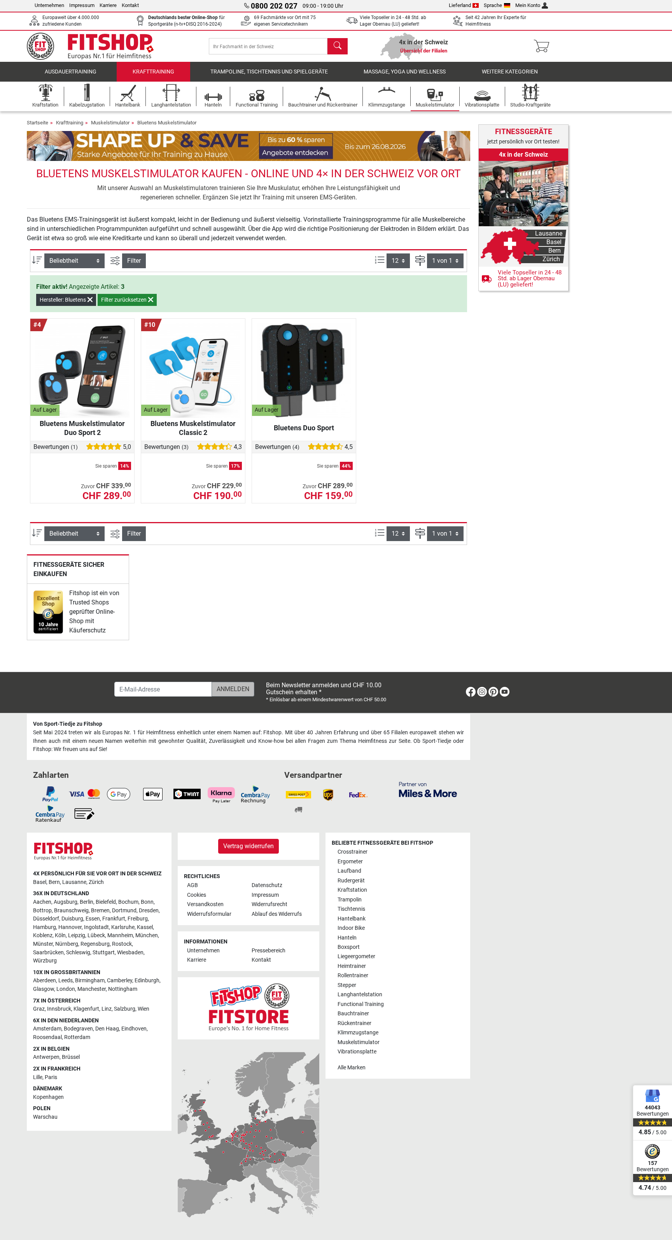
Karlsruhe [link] (123, 927)
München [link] (146, 935)
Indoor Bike (351, 928)
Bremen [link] (100, 910)
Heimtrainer (352, 966)
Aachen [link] (42, 902)
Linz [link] (107, 1009)
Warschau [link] (45, 1117)
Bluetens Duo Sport (304, 428)
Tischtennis (351, 909)
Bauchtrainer (353, 1013)
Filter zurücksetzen (124, 300)
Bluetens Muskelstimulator (166, 123)
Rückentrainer (354, 1023)
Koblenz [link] (42, 935)
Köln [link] (60, 935)
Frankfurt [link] (113, 918)
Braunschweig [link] (71, 910)
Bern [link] (54, 882)
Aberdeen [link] (44, 980)
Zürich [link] (96, 882)
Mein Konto (527, 5)
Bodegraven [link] (78, 1028)
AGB (192, 885)
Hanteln (347, 937)
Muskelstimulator (110, 123)
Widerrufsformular (209, 914)
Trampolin (350, 899)
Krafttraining (153, 71)
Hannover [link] (70, 927)
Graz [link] (39, 1009)
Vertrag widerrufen (248, 846)
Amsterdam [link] (47, 1028)
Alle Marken (352, 1067)
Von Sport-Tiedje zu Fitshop (67, 724)
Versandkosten (205, 904)
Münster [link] (43, 944)
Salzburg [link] (124, 1009)
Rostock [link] (122, 944)
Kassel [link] (145, 927)
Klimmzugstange (358, 1032)
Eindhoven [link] (134, 1028)
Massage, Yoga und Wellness (405, 71)
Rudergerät (351, 880)
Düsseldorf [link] (46, 918)
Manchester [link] (91, 989)
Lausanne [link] (74, 882)
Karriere (108, 5)
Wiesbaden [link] (130, 952)
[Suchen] (337, 46)
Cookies (196, 895)
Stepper (347, 985)
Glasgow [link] (43, 989)
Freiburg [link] (138, 918)
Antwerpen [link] (46, 1057)
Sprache (493, 5)
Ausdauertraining (70, 71)
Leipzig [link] (76, 935)
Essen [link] (93, 918)
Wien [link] (143, 1009)
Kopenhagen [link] (48, 1097)
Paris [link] (51, 1077)
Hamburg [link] (44, 927)
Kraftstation (352, 890)
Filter (134, 260)
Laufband (349, 871)
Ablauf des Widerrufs (277, 914)
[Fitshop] (95, 45)
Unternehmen (49, 5)
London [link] (65, 989)
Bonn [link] (147, 902)
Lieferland (460, 5)
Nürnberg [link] (66, 944)
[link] (48, 611)
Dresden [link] (149, 910)
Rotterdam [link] (77, 1037)
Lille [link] (37, 1077)
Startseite (37, 123)
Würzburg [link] (45, 960)
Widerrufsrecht (269, 904)
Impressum (81, 5)
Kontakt (130, 5)
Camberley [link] (119, 980)
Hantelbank (352, 918)
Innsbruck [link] (59, 1009)
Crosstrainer (353, 852)
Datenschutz (267, 885)
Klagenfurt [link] (86, 1009)
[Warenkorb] (544, 46)
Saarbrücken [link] (48, 952)
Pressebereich (268, 950)
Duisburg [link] (72, 918)
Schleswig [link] (78, 952)
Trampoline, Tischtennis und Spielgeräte (269, 71)
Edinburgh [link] (147, 980)
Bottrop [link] (42, 910)
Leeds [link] (65, 980)
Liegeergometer (356, 956)
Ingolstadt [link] (96, 927)
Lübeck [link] (96, 935)
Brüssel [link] (71, 1057)
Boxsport (349, 947)
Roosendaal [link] (47, 1037)
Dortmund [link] (124, 910)
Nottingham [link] (122, 989)
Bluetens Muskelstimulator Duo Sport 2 (82, 427)
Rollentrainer (353, 975)
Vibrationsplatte (357, 1051)
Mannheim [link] (120, 935)
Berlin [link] (86, 902)
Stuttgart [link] (104, 952)
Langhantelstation (360, 994)
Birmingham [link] (90, 980)
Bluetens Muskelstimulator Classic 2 (193, 427)
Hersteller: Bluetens (63, 300)
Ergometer (350, 861)
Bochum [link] (128, 902)
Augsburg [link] (65, 902)
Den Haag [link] (107, 1028)
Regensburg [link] (95, 944)
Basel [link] (39, 882)
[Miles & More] (428, 789)
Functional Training (361, 1004)
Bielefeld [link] (106, 902)
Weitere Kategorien (510, 71)
